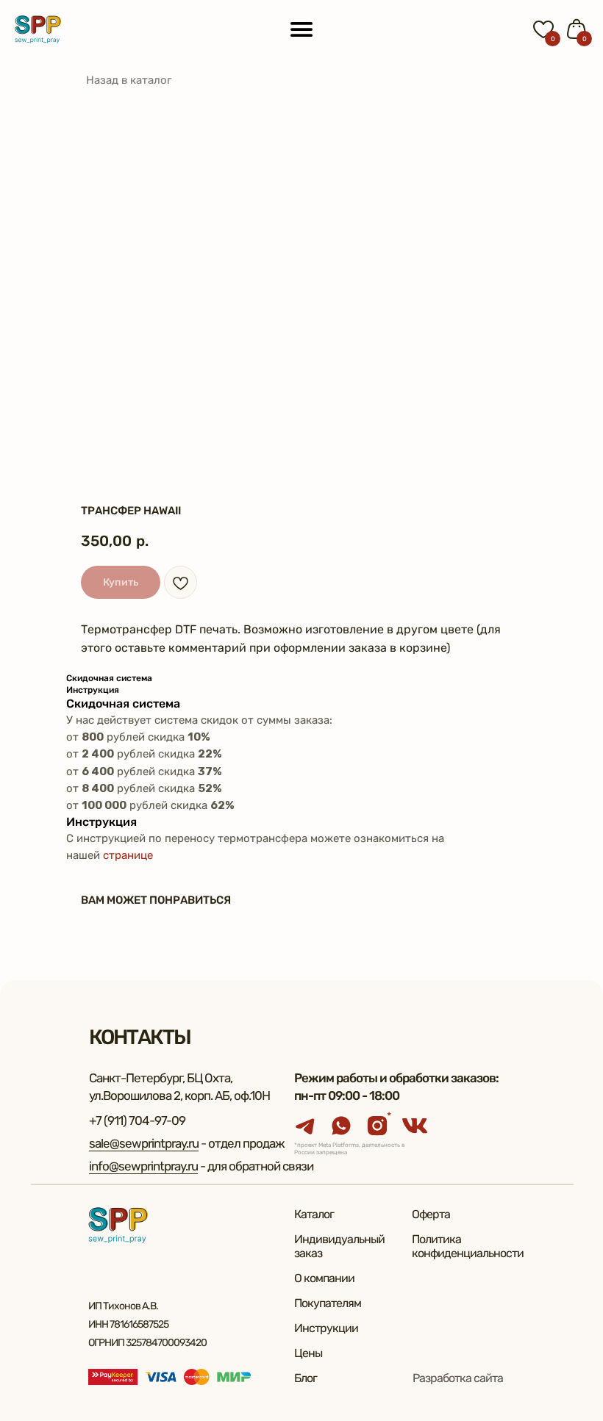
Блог (305, 1378)
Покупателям (327, 1303)
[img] (38, 29)
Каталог (314, 1214)
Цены (308, 1353)
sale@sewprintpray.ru (144, 1143)
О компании (324, 1278)
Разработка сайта (458, 1378)
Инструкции (326, 1328)
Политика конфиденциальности (468, 1246)
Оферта (431, 1214)
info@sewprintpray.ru (143, 1166)
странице (128, 855)
